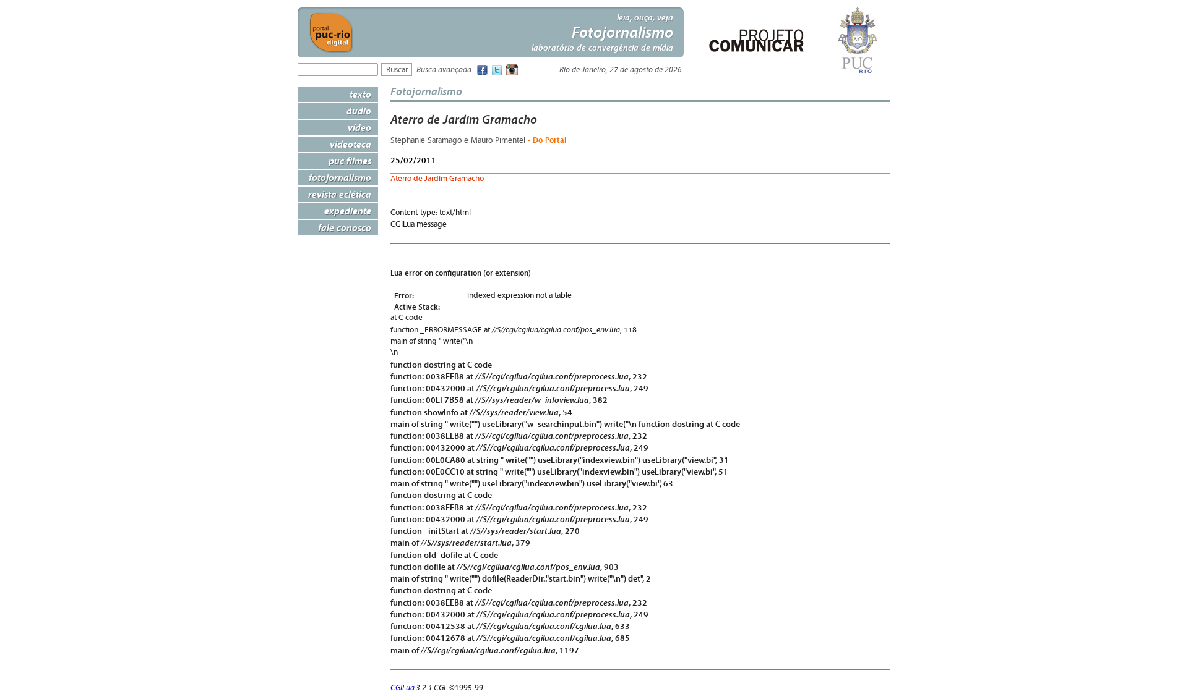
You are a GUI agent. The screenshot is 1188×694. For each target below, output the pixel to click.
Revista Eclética (339, 194)
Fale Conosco (344, 227)
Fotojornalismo (340, 177)
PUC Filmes (350, 160)
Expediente (347, 210)
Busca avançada (443, 70)
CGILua (402, 688)
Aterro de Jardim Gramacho (437, 179)
